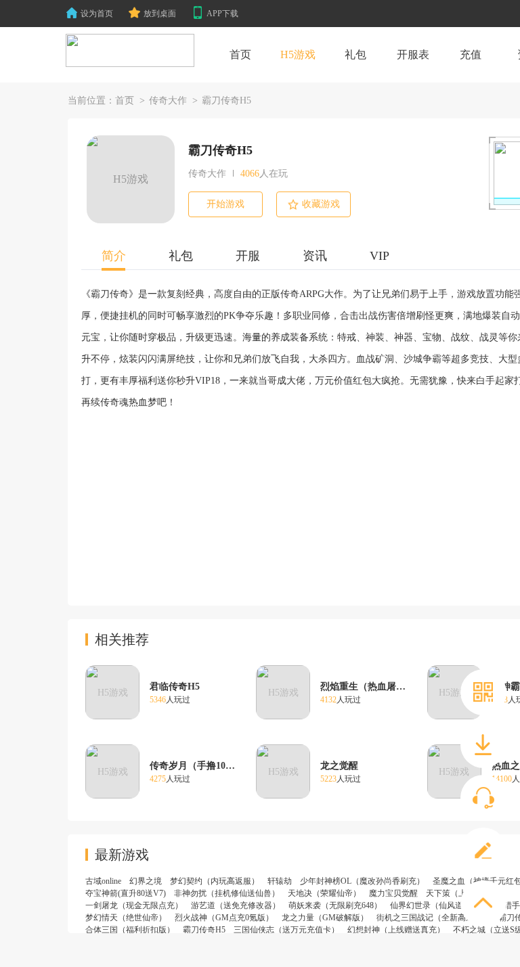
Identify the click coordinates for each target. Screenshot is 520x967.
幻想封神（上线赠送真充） (396, 930)
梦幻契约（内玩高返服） (214, 881)
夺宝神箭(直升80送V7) (125, 893)
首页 (124, 100)
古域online (103, 881)
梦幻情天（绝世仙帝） (126, 917)
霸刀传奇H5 (204, 930)
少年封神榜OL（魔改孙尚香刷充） (362, 881)
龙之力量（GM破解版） (325, 917)
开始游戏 (225, 204)
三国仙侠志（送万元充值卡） (286, 930)
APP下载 (222, 13)
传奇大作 (168, 100)
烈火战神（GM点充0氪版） (224, 917)
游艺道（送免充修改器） (235, 905)
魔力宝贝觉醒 (393, 893)
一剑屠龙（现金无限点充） (134, 905)
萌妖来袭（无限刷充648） (335, 905)
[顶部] (483, 903)
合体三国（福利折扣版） (130, 930)
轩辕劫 (279, 881)
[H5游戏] (130, 51)
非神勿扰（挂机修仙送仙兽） (227, 893)
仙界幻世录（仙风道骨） (434, 905)
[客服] (483, 798)
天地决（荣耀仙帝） (324, 893)
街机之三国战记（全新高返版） (433, 917)
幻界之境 (145, 881)
